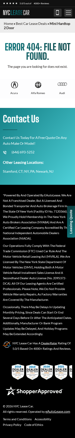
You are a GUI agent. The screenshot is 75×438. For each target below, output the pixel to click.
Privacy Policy (12, 424)
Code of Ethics (33, 424)
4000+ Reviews (41, 3)
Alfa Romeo (38, 93)
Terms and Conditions (17, 419)
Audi (62, 93)
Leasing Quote (71, 222)
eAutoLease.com (57, 411)
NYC (16, 12)
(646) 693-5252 (58, 13)
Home (8, 23)
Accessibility (43, 419)
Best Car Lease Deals (31, 23)
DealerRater (49, 343)
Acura (14, 93)
